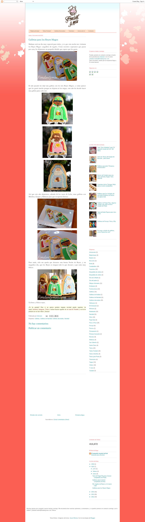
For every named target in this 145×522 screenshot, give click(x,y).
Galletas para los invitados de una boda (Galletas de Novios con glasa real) (105, 195)
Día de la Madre (93, 277)
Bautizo (91, 258)
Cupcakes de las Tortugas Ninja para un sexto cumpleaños (106, 185)
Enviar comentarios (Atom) (61, 419)
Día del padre (93, 280)
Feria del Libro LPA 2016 (98, 455)
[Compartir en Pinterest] (57, 316)
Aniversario (92, 252)
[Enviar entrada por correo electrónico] (46, 316)
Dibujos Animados (94, 283)
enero (94, 473)
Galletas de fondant (94, 294)
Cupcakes (92, 269)
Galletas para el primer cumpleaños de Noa (98, 480)
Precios (91, 328)
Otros (90, 317)
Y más (91, 368)
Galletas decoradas (58, 318)
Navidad (67, 318)
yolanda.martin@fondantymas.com (99, 58)
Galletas (37, 318)
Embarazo (92, 286)
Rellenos (91, 339)
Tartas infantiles (93, 354)
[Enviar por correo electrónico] (50, 316)
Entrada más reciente (36, 415)
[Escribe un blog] (52, 316)
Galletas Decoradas (59, 31)
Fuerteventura (93, 289)
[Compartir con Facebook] (56, 316)
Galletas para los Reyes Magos (101, 488)
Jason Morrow (74, 518)
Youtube (91, 370)
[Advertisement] (57, 393)
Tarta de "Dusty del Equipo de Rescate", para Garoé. (105, 157)
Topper (91, 362)
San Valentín (93, 342)
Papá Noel (92, 320)
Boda (90, 263)
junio (94, 468)
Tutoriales (71, 31)
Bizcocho (92, 260)
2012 (92, 497)
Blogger (93, 518)
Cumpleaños (92, 266)
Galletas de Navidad (46, 318)
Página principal (34, 31)
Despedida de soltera (95, 272)
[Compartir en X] (54, 316)
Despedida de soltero (95, 275)
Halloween (92, 303)
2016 (92, 464)
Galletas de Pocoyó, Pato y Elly (106, 221)
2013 (92, 494)
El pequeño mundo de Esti (99, 453)
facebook (35, 309)
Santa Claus (92, 345)
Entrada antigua (79, 415)
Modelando (92, 311)
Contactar (91, 31)
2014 (92, 492)
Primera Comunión (94, 334)
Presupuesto (92, 331)
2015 (92, 466)
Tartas (91, 348)
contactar (101, 57)
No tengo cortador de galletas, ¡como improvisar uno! (106, 231)
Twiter (47, 309)
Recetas (91, 337)
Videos (91, 365)
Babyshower (92, 255)
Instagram (41, 309)
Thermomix (92, 359)
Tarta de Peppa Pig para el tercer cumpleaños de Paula (101, 476)
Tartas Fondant (47, 31)
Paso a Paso (93, 322)
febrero (95, 471)
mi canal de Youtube (73, 309)
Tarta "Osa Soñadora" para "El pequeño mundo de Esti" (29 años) (106, 149)
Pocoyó (91, 325)
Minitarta (91, 308)
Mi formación (93, 306)
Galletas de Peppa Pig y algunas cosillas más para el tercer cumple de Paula (106, 204)
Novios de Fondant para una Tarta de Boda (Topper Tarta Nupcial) (105, 176)
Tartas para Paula (94, 356)
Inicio (58, 415)
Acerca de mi (81, 31)
